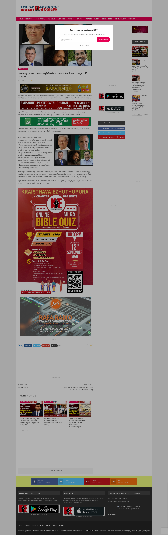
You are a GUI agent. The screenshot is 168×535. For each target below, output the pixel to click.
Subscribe (103, 39)
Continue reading (84, 45)
